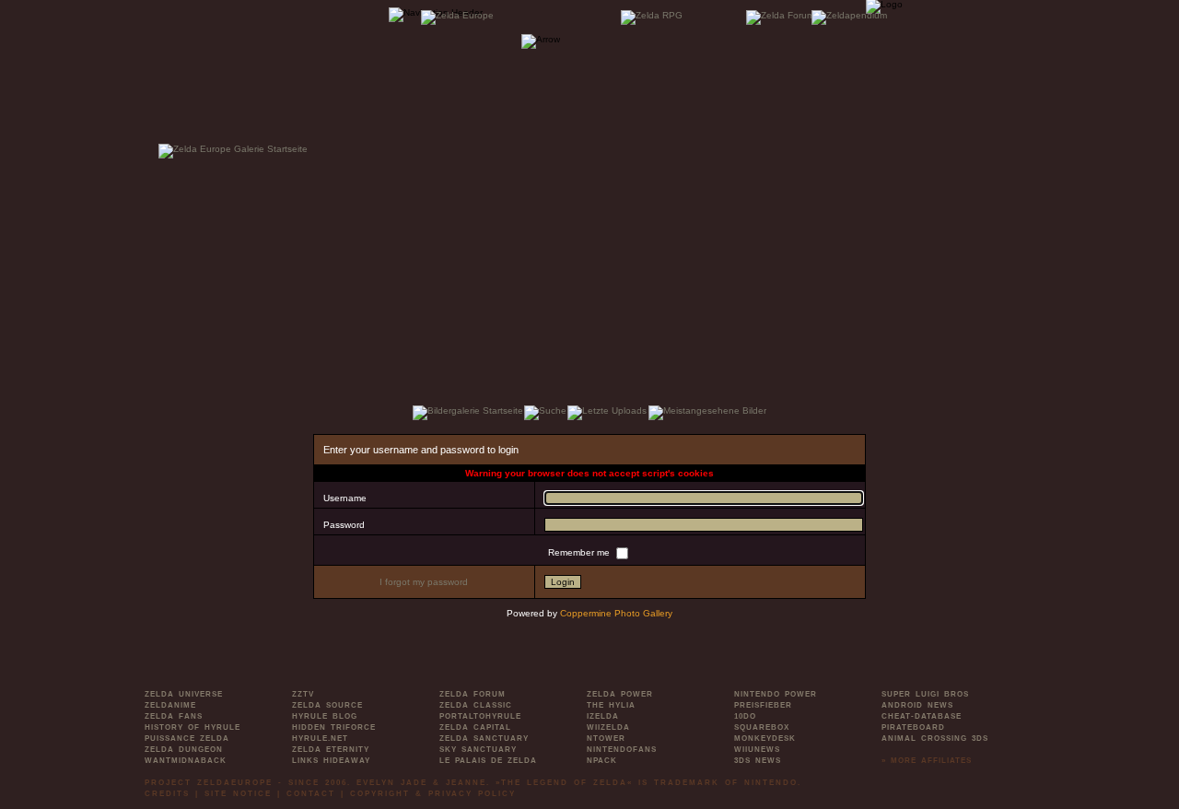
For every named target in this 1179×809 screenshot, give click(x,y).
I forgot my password (423, 582)
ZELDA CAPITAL (475, 727)
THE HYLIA (611, 705)
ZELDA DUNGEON (184, 749)
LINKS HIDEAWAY (331, 760)
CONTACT (310, 794)
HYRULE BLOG (324, 716)
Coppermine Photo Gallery (616, 613)
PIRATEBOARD (913, 727)
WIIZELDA (608, 727)
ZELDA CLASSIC (475, 705)
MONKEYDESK (765, 738)
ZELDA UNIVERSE (184, 694)
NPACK (602, 760)
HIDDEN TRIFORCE (334, 727)
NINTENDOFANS (622, 749)
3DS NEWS (757, 760)
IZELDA (603, 716)
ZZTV (303, 694)
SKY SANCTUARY (478, 749)
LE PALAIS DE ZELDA (488, 760)
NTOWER (606, 738)
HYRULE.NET (320, 738)
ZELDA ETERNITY (330, 749)
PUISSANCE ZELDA (187, 738)
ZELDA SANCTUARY (484, 738)
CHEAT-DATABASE (921, 716)
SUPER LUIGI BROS (925, 694)
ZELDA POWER (620, 694)
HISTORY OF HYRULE (192, 727)
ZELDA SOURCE (327, 705)
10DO (745, 716)
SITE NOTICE (238, 794)
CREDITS (167, 794)
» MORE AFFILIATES (926, 760)
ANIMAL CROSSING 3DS (934, 738)
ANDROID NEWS (917, 705)
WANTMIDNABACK (186, 760)
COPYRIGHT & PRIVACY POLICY (433, 794)
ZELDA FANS (174, 716)
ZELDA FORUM (472, 694)
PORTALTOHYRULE (480, 716)
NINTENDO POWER (775, 694)
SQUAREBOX (761, 727)
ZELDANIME (170, 705)
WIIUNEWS (757, 749)
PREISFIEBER (763, 705)
